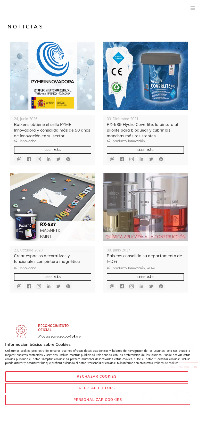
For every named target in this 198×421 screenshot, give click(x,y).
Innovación (28, 141)
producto (120, 141)
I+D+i (150, 268)
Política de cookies (166, 363)
